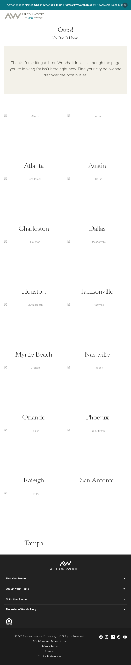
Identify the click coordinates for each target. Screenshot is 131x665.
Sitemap (49, 651)
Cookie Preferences (49, 656)
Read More (117, 5)
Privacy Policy (50, 646)
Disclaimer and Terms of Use (49, 641)
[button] (125, 5)
